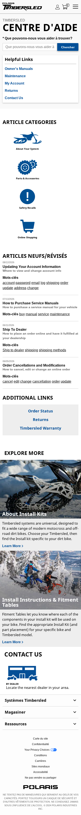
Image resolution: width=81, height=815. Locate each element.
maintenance (60, 314)
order (64, 283)
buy (22, 314)
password (23, 283)
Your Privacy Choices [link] (36, 749)
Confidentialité (40, 744)
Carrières (40, 760)
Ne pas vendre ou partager (40, 777)
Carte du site (40, 738)
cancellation (41, 381)
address (20, 288)
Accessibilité (40, 772)
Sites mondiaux (41, 766)
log (43, 283)
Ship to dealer (13, 350)
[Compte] (57, 7)
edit (16, 381)
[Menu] (75, 7)
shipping (52, 283)
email (35, 283)
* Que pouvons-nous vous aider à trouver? (37, 38)
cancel (8, 381)
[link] (40, 700)
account (9, 283)
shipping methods (52, 350)
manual (31, 314)
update (8, 288)
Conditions (40, 755)
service (43, 314)
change (33, 288)
